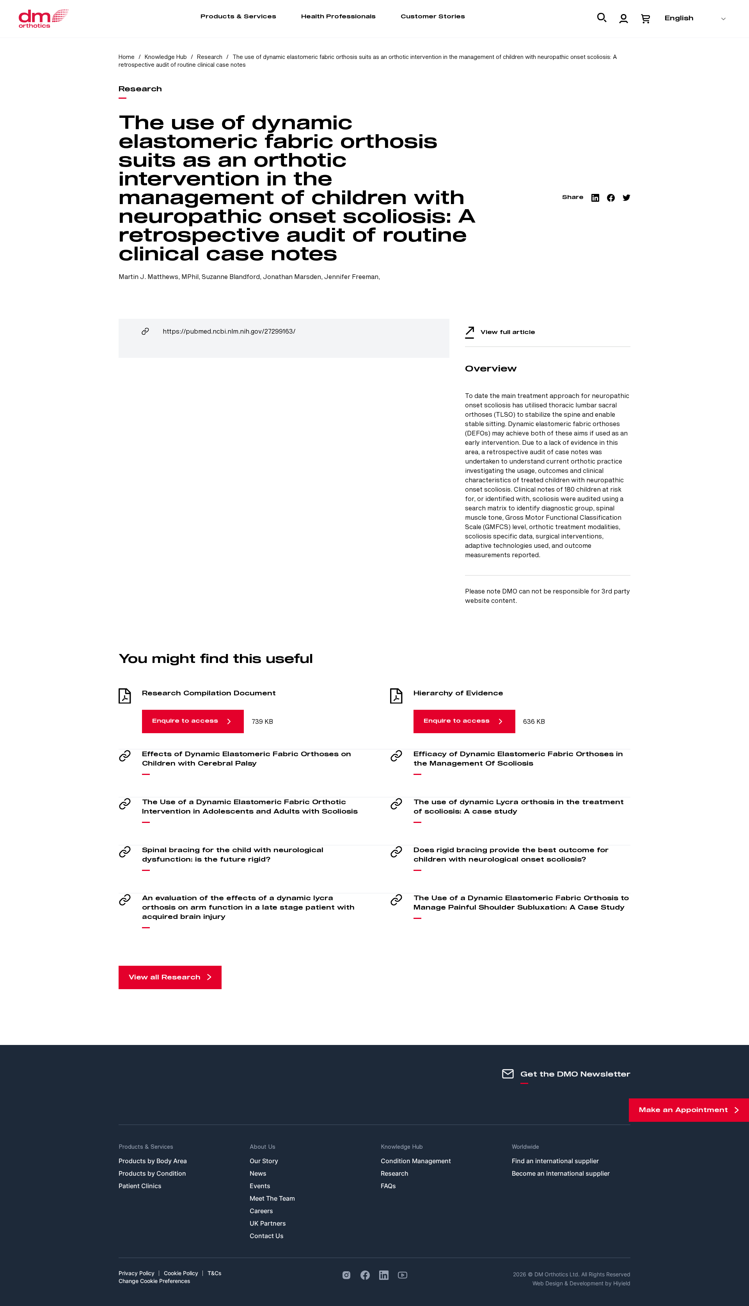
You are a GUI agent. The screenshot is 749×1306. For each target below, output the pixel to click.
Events (260, 1186)
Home (127, 56)
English (679, 18)
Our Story (264, 1161)
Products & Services (238, 17)
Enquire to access (185, 721)
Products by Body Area (153, 1161)
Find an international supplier (555, 1161)
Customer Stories (433, 17)
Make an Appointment (683, 1110)
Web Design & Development (568, 1283)
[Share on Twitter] (626, 198)
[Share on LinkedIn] (595, 198)
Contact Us (267, 1236)
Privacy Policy (136, 1273)
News (258, 1173)
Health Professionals (338, 17)
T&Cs (215, 1273)
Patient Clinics (140, 1186)
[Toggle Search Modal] (602, 19)
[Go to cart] (645, 18)
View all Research (165, 977)
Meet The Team (272, 1198)
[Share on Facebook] (611, 198)
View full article (508, 332)
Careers (261, 1211)
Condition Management (416, 1161)
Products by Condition (152, 1173)
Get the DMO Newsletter (575, 1074)
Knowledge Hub (166, 56)
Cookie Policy (181, 1273)
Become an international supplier (561, 1173)
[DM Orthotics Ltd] (44, 18)
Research (210, 56)
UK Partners (268, 1223)
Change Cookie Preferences (154, 1281)
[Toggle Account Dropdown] (623, 18)
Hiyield (621, 1283)
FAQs (388, 1186)
